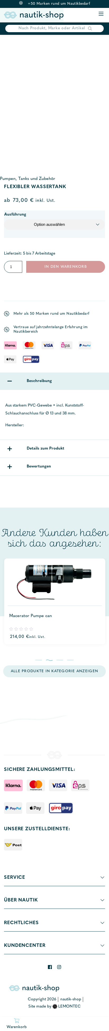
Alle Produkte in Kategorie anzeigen (54, 671)
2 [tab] (49, 660)
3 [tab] (60, 660)
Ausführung (15, 215)
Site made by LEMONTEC (54, 1007)
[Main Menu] (101, 14)
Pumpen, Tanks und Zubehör (27, 179)
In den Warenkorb (65, 267)
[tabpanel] (54, 601)
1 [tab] (38, 660)
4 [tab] (70, 660)
